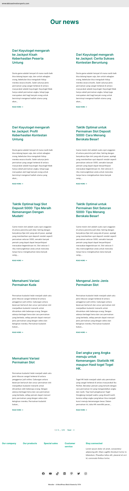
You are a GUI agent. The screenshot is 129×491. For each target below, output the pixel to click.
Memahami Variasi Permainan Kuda (25, 283)
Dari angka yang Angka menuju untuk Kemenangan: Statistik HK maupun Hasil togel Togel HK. (95, 361)
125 (63, 430)
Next (70, 430)
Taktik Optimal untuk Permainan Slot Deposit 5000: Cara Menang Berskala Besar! (93, 133)
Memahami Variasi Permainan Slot (25, 360)
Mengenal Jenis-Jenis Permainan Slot (92, 283)
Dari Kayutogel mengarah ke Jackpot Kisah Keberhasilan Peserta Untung (31, 56)
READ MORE (17, 107)
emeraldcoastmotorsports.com (15, 4)
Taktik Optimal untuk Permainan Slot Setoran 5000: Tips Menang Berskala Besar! (93, 210)
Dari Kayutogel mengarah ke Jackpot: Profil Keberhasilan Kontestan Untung (31, 133)
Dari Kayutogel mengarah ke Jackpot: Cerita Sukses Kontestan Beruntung (95, 58)
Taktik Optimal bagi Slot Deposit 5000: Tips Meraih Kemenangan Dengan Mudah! (31, 210)
